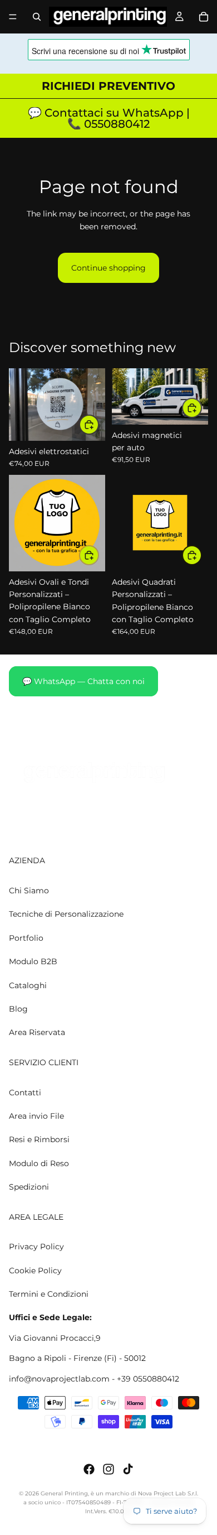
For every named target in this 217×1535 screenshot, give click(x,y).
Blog (18, 1009)
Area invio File (36, 1116)
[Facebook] (89, 1469)
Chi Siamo (29, 891)
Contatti (25, 1093)
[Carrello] (203, 16)
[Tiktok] (128, 1469)
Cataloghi (28, 985)
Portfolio (26, 938)
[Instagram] (108, 1469)
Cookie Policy (35, 1270)
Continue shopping (108, 268)
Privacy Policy (36, 1247)
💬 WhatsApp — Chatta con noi (83, 681)
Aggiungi (201, 408)
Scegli (98, 425)
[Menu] (13, 17)
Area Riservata (37, 1033)
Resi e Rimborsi (39, 1140)
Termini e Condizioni (48, 1294)
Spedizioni (29, 1187)
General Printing (64, 1493)
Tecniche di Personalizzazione (66, 915)
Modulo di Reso (39, 1163)
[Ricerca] (36, 16)
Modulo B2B (33, 962)
